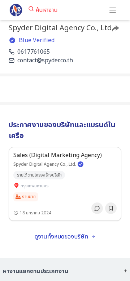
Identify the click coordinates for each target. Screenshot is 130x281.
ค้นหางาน (46, 10)
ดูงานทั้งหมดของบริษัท (61, 236)
